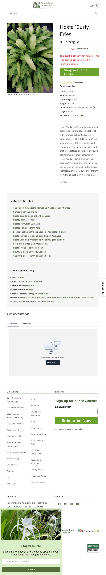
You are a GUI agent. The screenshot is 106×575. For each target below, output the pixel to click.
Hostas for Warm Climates (26, 223)
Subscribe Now (76, 420)
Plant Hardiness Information (14, 444)
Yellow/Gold (28, 285)
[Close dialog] (59, 510)
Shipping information (16, 452)
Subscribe (31, 569)
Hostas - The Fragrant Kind (26, 227)
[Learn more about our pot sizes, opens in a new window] (82, 115)
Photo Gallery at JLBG (38, 442)
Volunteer (35, 405)
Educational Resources (36, 413)
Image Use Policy (38, 476)
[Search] (96, 13)
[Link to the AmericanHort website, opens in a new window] (88, 531)
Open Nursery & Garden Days (14, 400)
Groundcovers (54, 297)
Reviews (10, 471)
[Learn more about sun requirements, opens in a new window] (94, 107)
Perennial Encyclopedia (37, 452)
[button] (8, 5)
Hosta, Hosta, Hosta (23, 219)
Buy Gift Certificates (16, 423)
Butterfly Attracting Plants (31, 297)
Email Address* (63, 407)
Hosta (21, 277)
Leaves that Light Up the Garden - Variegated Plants (39, 231)
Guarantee (11, 464)
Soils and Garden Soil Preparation (30, 243)
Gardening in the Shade (25, 211)
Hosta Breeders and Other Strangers (31, 215)
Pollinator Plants (71, 297)
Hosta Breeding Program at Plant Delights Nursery (39, 239)
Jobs (33, 399)
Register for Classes (15, 430)
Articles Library (37, 428)
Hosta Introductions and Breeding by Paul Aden (37, 235)
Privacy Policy (37, 469)
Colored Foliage (46, 301)
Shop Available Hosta (75, 72)
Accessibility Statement (36, 462)
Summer (28, 289)
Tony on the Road (39, 434)
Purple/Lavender (33, 281)
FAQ (8, 477)
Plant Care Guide (14, 436)
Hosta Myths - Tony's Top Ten (28, 247)
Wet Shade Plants (27, 301)
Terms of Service (38, 482)
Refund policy (13, 458)
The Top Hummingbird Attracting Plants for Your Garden (42, 207)
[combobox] (53, 13)
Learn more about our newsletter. (69, 429)
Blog (33, 421)
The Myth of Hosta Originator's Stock (32, 255)
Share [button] (65, 182)
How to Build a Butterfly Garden (29, 251)
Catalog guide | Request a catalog (15, 416)
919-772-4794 (13, 506)
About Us (11, 483)
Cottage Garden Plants (39, 293)
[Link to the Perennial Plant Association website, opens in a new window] (64, 532)
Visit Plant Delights (15, 407)
